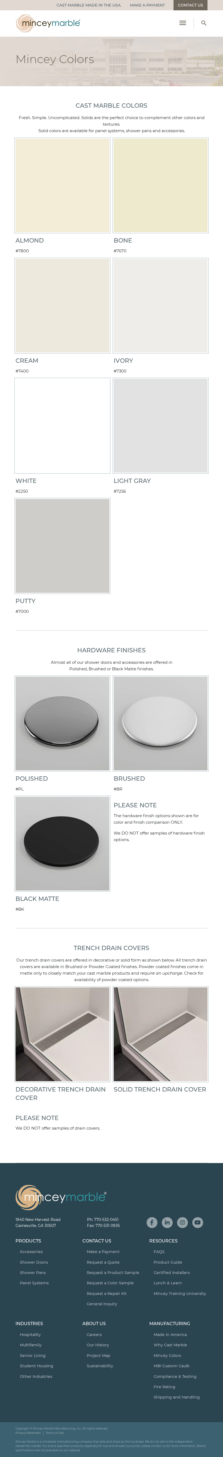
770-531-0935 (107, 1225)
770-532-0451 (106, 1219)
